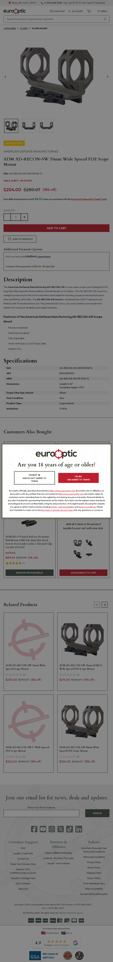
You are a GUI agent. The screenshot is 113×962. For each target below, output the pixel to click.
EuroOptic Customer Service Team (57, 510)
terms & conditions (87, 507)
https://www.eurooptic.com (62, 490)
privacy (54, 507)
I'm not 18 (34, 477)
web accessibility (66, 507)
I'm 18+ (78, 478)
